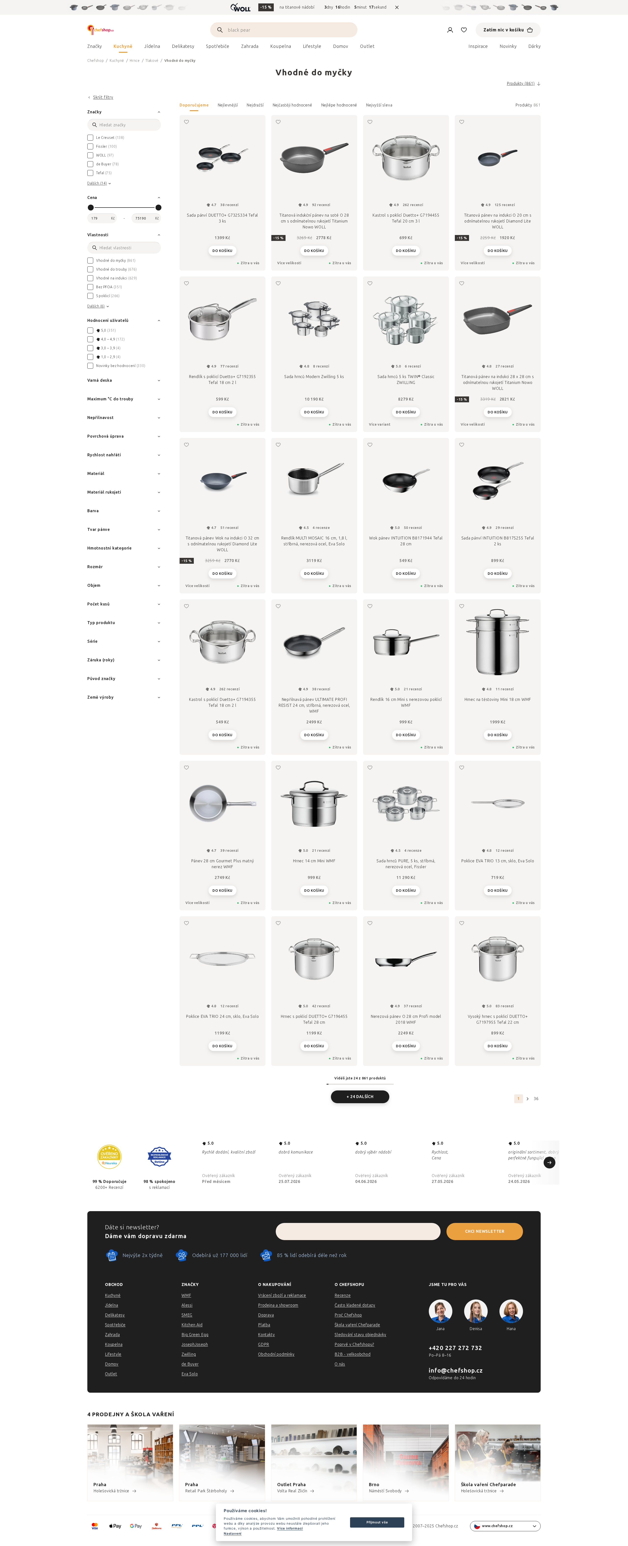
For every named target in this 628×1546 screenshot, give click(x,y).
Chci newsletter (484, 1231)
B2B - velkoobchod (353, 1354)
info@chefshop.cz (456, 1370)
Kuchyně (113, 1295)
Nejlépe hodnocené (339, 105)
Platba (264, 1325)
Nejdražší (255, 105)
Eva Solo (190, 1374)
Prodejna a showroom (278, 1305)
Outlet (111, 1374)
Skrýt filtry (103, 97)
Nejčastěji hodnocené (292, 105)
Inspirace (478, 46)
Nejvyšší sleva (379, 105)
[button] (360, 106)
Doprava (266, 1315)
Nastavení (233, 1533)
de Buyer (190, 1364)
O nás (340, 1364)
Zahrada (112, 1334)
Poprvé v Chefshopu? (354, 1344)
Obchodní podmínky (276, 1354)
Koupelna (113, 1344)
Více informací (290, 1528)
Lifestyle (113, 1354)
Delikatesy (115, 1315)
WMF (186, 1295)
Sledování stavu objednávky (360, 1334)
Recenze (343, 1295)
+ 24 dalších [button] (360, 1096)
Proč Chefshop (348, 1315)
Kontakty (266, 1334)
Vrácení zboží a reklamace (282, 1295)
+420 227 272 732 (455, 1347)
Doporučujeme (194, 105)
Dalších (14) (97, 183)
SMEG (187, 1315)
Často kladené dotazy (355, 1305)
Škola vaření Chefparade (357, 1325)
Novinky (508, 46)
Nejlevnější (228, 105)
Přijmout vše (377, 1522)
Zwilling (189, 1354)
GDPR (263, 1344)
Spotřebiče (115, 1325)
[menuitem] (94, 47)
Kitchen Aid (192, 1325)
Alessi (187, 1305)
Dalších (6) (96, 306)
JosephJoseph (195, 1344)
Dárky (534, 46)
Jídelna (111, 1305)
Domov (111, 1364)
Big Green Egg (195, 1334)
